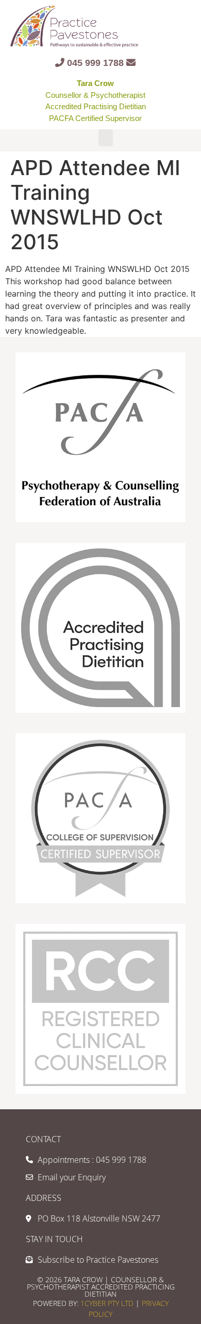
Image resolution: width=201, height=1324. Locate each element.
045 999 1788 (95, 63)
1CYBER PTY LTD (108, 1303)
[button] (105, 137)
